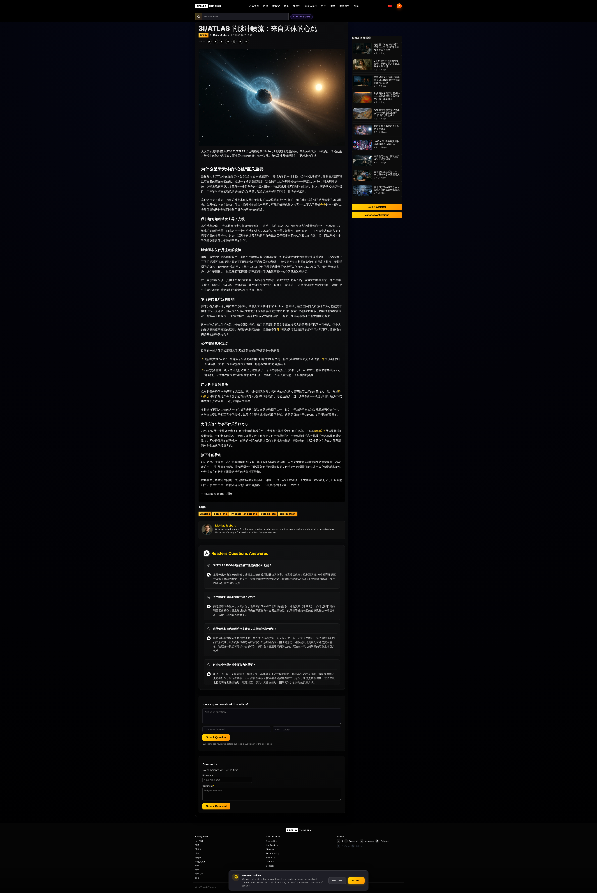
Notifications (272, 845)
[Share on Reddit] (227, 41)
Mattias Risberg (221, 35)
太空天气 (345, 5)
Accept (356, 880)
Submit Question (216, 737)
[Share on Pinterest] (233, 41)
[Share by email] (240, 41)
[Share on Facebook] (215, 41)
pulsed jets (268, 513)
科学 (323, 5)
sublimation (288, 513)
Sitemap (270, 849)
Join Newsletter (377, 207)
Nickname (208, 775)
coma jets (220, 513)
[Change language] (391, 6)
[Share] (246, 41)
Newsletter (271, 841)
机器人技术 (311, 5)
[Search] (198, 16)
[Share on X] (209, 41)
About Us (270, 857)
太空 (333, 5)
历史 (286, 5)
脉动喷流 (319, 431)
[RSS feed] (399, 5)
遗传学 (276, 5)
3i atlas (205, 513)
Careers (270, 861)
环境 (265, 5)
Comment (208, 786)
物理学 (297, 5)
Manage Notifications (376, 215)
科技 (356, 5)
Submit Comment (216, 806)
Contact (270, 866)
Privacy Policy (272, 853)
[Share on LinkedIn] (221, 41)
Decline (337, 880)
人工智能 (254, 5)
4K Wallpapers (303, 17)
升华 (323, 204)
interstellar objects (244, 513)
